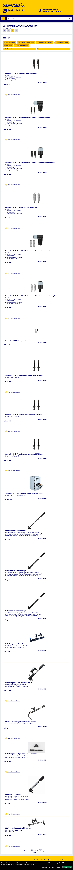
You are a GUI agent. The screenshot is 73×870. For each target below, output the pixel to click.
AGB (44, 860)
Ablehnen (59, 867)
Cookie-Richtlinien (29, 864)
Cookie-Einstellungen (47, 867)
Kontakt (36, 860)
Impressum (53, 860)
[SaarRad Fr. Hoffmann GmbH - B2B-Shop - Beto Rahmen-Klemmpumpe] (36, 521)
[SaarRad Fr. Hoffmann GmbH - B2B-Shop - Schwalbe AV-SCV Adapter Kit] (36, 331)
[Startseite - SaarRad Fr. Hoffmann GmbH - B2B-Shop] (14, 4)
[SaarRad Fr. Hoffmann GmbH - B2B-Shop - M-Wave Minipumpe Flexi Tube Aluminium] (36, 713)
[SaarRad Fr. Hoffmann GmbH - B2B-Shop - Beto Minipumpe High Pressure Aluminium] (36, 747)
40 (16, 30)
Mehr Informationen (13, 94)
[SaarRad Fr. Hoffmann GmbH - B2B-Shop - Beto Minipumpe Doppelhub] (36, 637)
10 (8, 30)
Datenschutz (65, 860)
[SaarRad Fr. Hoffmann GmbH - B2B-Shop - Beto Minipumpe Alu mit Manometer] (36, 673)
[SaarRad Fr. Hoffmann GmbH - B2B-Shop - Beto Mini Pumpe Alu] (36, 784)
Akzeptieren (67, 867)
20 (12, 30)
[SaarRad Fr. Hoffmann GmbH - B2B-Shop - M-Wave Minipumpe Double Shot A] (36, 822)
